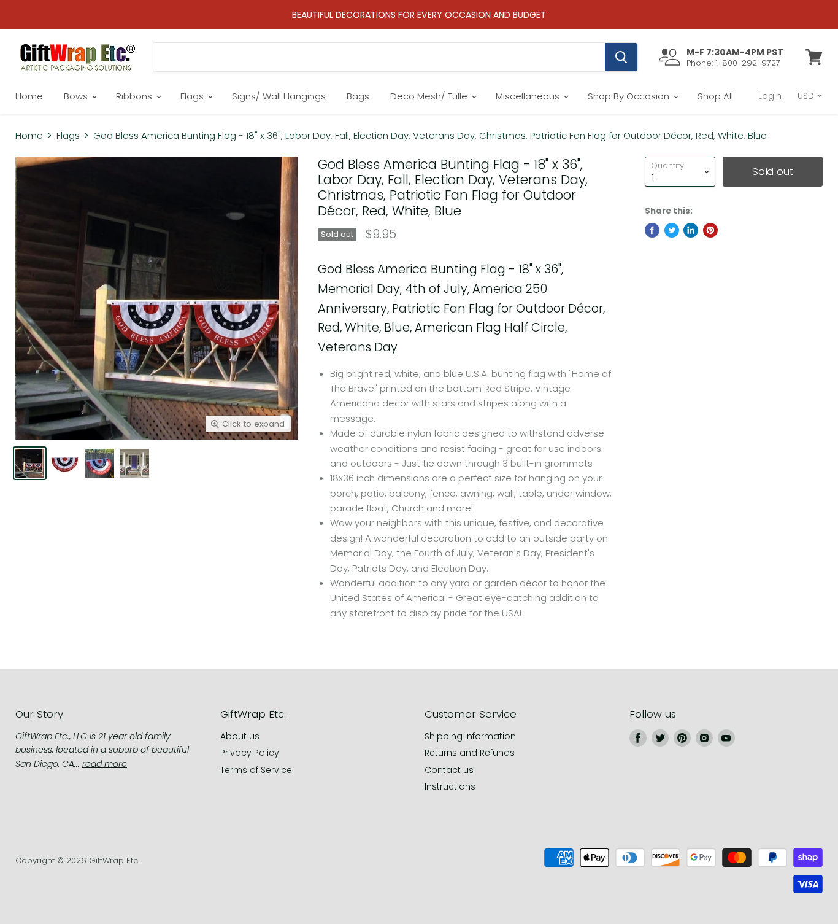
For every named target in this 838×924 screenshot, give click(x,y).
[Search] (621, 57)
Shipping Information (470, 736)
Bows (77, 96)
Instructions (450, 786)
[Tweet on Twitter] (671, 230)
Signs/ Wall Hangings (279, 96)
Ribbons (135, 96)
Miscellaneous (529, 96)
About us (239, 736)
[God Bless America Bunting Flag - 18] (134, 463)
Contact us (449, 770)
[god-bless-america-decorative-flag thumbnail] (99, 463)
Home (29, 96)
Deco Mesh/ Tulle (430, 96)
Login (770, 96)
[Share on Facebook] (652, 230)
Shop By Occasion (630, 96)
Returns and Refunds (470, 753)
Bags (358, 96)
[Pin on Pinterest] (710, 230)
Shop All (715, 96)
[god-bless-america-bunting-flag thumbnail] (29, 463)
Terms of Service (256, 770)
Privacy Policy (249, 753)
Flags (193, 96)
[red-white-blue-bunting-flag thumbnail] (64, 463)
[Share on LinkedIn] (690, 230)
